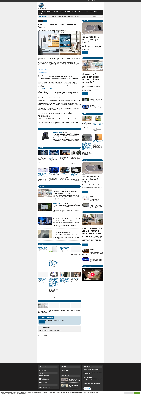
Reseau (54, 260)
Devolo (52, 253)
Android (50, 252)
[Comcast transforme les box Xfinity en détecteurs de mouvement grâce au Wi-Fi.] (92, 224)
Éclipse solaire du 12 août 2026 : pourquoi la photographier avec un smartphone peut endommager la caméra (64, 160)
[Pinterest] (98, 0)
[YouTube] (96, 0)
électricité (56, 278)
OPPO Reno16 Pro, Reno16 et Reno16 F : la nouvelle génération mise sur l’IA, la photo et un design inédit (43, 178)
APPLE (53, 252)
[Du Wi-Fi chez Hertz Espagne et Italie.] (54, 307)
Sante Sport (74, 11)
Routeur (50, 261)
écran (48, 30)
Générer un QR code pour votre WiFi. (46, 387)
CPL (49, 253)
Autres (56, 252)
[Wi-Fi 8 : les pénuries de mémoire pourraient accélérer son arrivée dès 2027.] (85, 260)
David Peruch (60, 132)
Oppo (43, 174)
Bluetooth (44, 30)
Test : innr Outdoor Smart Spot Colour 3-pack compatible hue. (53, 290)
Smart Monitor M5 (53, 30)
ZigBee (57, 287)
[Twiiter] (90, 0)
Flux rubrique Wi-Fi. (43, 382)
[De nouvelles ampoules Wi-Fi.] (76, 251)
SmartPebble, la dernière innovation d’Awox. (64, 251)
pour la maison (52, 283)
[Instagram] (92, 0)
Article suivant (64, 297)
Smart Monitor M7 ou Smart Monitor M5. (47, 71)
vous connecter (47, 330)
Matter (97, 141)
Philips (57, 282)
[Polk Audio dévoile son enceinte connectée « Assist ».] (43, 307)
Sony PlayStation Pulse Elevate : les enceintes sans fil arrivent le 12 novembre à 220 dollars (66, 219)
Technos (51, 0)
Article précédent (55, 297)
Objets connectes (52, 282)
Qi (60, 173)
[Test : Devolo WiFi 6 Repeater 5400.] (54, 251)
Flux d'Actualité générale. (44, 375)
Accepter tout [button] (137, 393)
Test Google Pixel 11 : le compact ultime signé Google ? (90, 39)
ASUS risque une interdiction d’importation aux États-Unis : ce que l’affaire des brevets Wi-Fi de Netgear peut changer (92, 252)
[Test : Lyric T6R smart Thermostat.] (65, 276)
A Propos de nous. (65, 370)
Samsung (72, 156)
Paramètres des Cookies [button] (129, 393)
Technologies (55, 264)
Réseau (84, 212)
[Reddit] (94, 0)
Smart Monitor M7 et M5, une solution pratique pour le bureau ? (51, 69)
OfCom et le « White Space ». (64, 311)
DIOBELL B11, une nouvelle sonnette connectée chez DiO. (75, 281)
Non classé (55, 281)
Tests (91, 11)
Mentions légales (65, 373)
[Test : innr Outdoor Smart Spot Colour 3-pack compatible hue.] (54, 276)
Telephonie (41, 11)
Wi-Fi (66, 30)
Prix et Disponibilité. (43, 72)
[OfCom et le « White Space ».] (65, 307)
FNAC (67, 0)
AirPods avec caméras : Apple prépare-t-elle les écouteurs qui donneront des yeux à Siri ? (65, 192)
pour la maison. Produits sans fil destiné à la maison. (54, 258)
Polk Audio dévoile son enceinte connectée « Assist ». (43, 312)
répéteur (50, 260)
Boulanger (63, 0)
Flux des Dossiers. (42, 376)
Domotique (80, 11)
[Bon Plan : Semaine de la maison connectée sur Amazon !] (43, 276)
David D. (59, 230)
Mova (87, 143)
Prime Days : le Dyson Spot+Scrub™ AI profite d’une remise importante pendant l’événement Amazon (66, 135)
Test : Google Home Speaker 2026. (61, 232)
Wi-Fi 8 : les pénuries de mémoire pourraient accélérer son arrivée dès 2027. (96, 260)
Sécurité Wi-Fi (54, 263)
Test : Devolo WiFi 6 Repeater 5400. (52, 267)
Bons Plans (41, 13)
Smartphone (41, 147)
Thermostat (62, 278)
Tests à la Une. (85, 20)
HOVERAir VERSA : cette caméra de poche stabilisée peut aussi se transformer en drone (96, 199)
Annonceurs (64, 371)
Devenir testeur (42, 370)
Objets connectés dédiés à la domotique (64, 280)
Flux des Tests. (42, 378)
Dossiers (95, 11)
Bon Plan (44, 278)
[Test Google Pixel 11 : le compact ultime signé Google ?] (92, 33)
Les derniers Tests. (65, 376)
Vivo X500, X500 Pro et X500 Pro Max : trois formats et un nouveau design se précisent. (42, 160)
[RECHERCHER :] (96, 16)
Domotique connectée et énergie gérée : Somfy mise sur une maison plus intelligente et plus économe (87, 125)
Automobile (86, 11)
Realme (76, 174)
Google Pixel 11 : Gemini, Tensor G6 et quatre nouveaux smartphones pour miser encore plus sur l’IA (53, 161)
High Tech (61, 11)
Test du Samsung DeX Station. (49, 88)
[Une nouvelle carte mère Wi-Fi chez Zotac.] (76, 307)
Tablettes (51, 264)
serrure (77, 278)
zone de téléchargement (44, 0)
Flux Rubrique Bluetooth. (44, 379)
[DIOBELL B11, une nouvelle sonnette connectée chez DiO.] (76, 276)
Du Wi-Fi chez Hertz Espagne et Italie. (54, 311)
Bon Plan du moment (42, 129)
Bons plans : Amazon (57, 0)
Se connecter (42, 369)
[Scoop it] (102, 0)
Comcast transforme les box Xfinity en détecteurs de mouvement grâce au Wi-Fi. (92, 231)
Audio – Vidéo (55, 11)
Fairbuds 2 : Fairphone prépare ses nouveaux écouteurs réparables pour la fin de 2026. (66, 206)
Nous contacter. (65, 369)
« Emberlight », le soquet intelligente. (42, 250)
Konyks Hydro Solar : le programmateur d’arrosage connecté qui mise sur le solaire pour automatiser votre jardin (97, 128)
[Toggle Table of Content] (63, 68)
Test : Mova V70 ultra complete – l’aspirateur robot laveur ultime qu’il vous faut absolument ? (87, 152)
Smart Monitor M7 (60, 30)
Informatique (67, 11)
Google (54, 157)
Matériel (50, 281)
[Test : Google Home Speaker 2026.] (45, 237)
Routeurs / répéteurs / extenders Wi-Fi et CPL (54, 262)
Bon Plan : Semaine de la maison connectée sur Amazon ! (42, 283)
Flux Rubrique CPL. (43, 380)
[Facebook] (88, 0)
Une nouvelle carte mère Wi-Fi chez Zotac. (76, 311)
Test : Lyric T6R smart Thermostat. (63, 283)
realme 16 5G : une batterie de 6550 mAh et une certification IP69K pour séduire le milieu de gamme (75, 178)
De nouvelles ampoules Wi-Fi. (76, 254)
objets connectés (47, 11)
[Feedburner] (100, 0)
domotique (41, 244)
